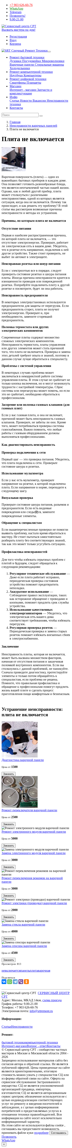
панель (25, 970)
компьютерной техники (42, 1042)
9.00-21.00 (16, 19)
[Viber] (20, 981)
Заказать (8, 773)
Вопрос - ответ (37, 1046)
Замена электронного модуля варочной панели (34, 853)
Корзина (15, 43)
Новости (25, 100)
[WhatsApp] (9, 981)
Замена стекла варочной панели (23, 924)
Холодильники (20, 68)
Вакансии (39, 100)
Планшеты (33, 82)
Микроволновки (52, 61)
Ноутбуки (16, 75)
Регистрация (18, 36)
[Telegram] (15, 981)
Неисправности (22, 1026)
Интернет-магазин (14, 1046)
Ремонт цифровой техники (28, 79)
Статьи (14, 100)
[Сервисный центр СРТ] (19, 26)
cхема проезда (52, 1000)
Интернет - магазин (23, 89)
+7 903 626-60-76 (21, 5)
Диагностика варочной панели (23, 760)
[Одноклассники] (26, 981)
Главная (15, 122)
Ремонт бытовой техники (27, 57)
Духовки (15, 61)
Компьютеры (32, 75)
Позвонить (9, 1136)
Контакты (16, 107)
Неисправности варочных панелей (33, 125)
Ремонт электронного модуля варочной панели (34, 831)
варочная (44, 970)
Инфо (13, 97)
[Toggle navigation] (49, 51)
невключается (11, 970)
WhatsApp (16, 8)
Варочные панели (22, 64)
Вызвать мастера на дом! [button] (18, 29)
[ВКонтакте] (4, 981)
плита (34, 970)
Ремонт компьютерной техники (31, 71)
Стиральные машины (49, 64)
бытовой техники (14, 1042)
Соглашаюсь (58, 1132)
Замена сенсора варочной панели (24, 946)
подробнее (41, 1132)
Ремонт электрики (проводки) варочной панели (34, 903)
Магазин (15, 86)
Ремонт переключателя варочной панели (29, 810)
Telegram (15, 12)
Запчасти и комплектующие (31, 91)
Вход (13, 40)
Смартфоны (18, 82)
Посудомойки (31, 61)
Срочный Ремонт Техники (29, 50)
